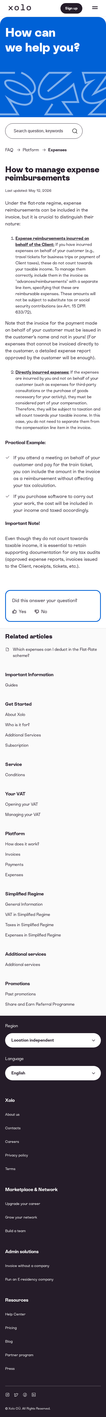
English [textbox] (18, 1073)
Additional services (25, 954)
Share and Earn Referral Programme (40, 1004)
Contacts (13, 1128)
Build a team (15, 1231)
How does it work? (22, 844)
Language (14, 1058)
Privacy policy (16, 1155)
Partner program (19, 1355)
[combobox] (53, 1040)
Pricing (11, 1328)
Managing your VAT (23, 814)
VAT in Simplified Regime (27, 914)
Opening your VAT (21, 804)
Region (11, 1025)
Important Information (29, 674)
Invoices (12, 854)
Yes (22, 611)
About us (12, 1114)
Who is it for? (17, 724)
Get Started (18, 704)
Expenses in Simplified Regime (33, 935)
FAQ (9, 149)
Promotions (17, 983)
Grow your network (21, 1217)
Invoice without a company (27, 1266)
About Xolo (15, 714)
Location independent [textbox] (32, 1040)
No (44, 611)
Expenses (14, 874)
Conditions (15, 774)
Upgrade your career (22, 1204)
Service (13, 764)
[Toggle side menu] (90, 8)
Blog (9, 1341)
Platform (15, 833)
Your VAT (15, 793)
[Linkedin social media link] (33, 1395)
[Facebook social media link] (25, 1395)
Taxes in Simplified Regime (29, 924)
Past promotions (20, 994)
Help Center (15, 1314)
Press (10, 1368)
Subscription (17, 745)
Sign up (71, 8)
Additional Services (23, 735)
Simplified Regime (24, 893)
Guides (11, 685)
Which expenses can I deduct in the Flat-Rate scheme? (55, 652)
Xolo (19, 8)
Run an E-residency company (29, 1279)
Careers (12, 1142)
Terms (10, 1169)
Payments (14, 864)
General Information (24, 904)
